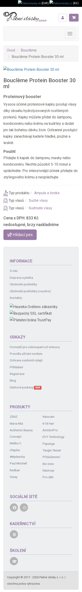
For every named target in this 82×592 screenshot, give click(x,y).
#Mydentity (17, 456)
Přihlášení (16, 367)
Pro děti (48, 477)
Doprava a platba (21, 277)
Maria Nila (16, 423)
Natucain (48, 416)
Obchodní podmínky (23, 284)
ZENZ (14, 416)
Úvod (11, 50)
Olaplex (15, 450)
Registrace (17, 374)
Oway (13, 477)
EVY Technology (53, 437)
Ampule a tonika (46, 193)
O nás (14, 271)
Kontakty (16, 298)
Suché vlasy (38, 200)
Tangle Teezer (52, 450)
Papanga (49, 443)
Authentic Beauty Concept (21, 433)
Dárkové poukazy (25, 387)
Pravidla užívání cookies (26, 353)
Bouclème (29, 50)
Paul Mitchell (18, 463)
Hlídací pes (22, 234)
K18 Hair (48, 423)
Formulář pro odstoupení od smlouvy (35, 347)
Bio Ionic (48, 464)
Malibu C (15, 443)
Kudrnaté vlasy (40, 208)
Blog (13, 380)
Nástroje (48, 470)
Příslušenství (51, 457)
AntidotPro (50, 430)
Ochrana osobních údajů (26, 360)
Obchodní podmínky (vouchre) (30, 291)
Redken (15, 470)
